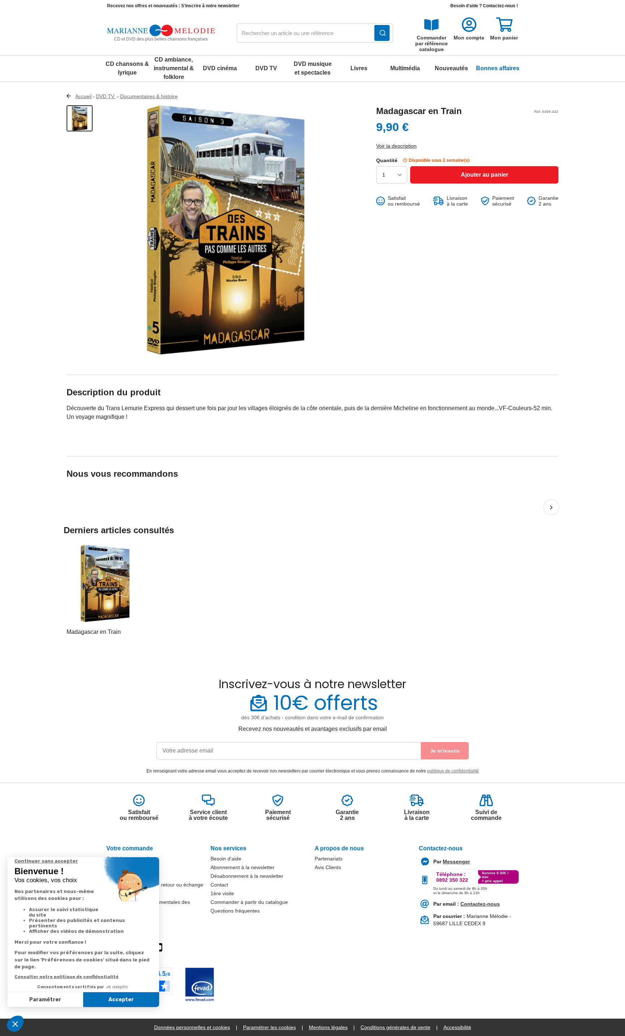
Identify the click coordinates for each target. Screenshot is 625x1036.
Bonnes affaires (497, 68)
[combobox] (315, 33)
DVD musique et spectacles (313, 68)
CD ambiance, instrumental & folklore (174, 68)
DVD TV (266, 68)
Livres (358, 68)
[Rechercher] (382, 33)
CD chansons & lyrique (127, 68)
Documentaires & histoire (149, 96)
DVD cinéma (220, 68)
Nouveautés (451, 68)
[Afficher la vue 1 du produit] (80, 118)
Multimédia (405, 68)
